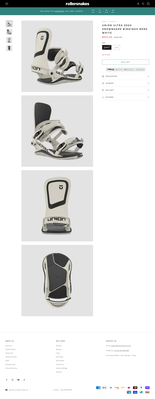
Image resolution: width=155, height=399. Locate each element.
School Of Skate (11, 357)
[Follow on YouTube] (18, 380)
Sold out (125, 62)
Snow (104, 21)
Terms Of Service (11, 368)
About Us (8, 346)
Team (7, 361)
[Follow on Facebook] (6, 380)
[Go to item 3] (9, 40)
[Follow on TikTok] (24, 380)
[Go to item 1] (9, 24)
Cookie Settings (61, 368)
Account (59, 372)
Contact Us (60, 364)
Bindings (112, 21)
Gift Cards (59, 357)
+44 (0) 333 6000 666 (121, 351)
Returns (59, 349)
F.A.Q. (58, 353)
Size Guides (60, 361)
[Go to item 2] (9, 32)
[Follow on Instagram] (12, 380)
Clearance (59, 11)
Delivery (59, 346)
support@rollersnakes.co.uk (121, 346)
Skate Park (9, 353)
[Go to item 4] (9, 48)
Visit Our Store (10, 349)
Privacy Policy (10, 364)
